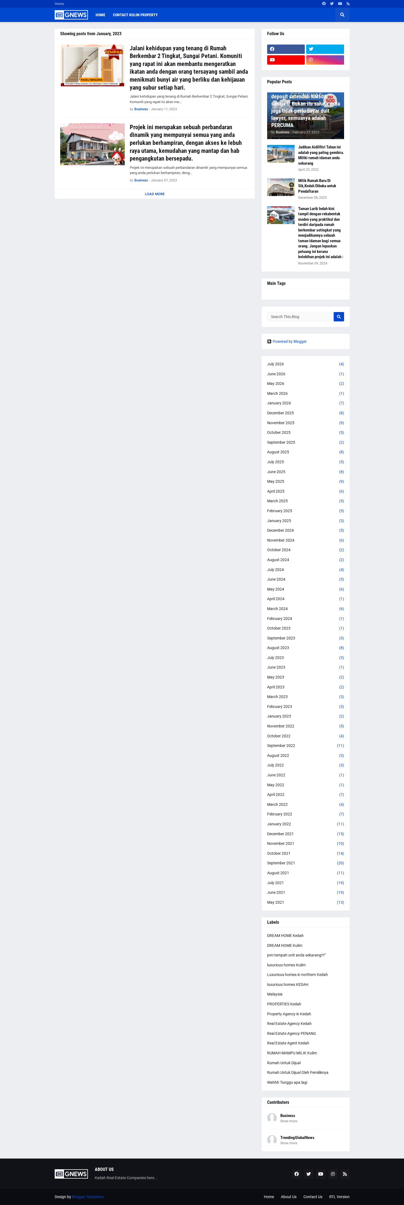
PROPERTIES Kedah (284, 1004)
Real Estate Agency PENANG (291, 1033)
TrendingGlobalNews (297, 1137)
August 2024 (305, 560)
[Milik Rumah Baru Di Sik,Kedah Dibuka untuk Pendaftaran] (281, 187)
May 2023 (305, 677)
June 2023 (305, 667)
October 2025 (305, 432)
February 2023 (305, 706)
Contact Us (312, 1197)
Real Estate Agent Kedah (288, 1043)
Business (287, 1115)
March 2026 (305, 393)
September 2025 (305, 442)
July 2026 (305, 364)
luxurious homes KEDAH (287, 984)
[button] (342, 15)
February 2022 (305, 814)
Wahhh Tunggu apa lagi (287, 1082)
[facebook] (324, 4)
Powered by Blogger (290, 341)
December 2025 (305, 413)
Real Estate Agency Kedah (289, 1023)
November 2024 (305, 540)
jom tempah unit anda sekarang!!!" (296, 955)
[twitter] (332, 4)
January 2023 (305, 716)
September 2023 (305, 638)
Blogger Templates (88, 1197)
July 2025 (305, 462)
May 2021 (305, 902)
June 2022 (305, 775)
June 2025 (305, 472)
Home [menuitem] (100, 15)
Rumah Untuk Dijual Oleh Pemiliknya (297, 1072)
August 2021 (305, 873)
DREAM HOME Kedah (285, 935)
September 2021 (305, 863)
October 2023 (305, 628)
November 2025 (305, 423)
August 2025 (305, 452)
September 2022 (305, 745)
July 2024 (305, 569)
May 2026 (305, 383)
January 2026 (305, 403)
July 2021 (305, 883)
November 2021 (305, 843)
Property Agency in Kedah (289, 1014)
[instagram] (325, 60)
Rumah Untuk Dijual (284, 1063)
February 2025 (305, 511)
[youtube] (340, 4)
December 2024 (305, 530)
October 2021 (305, 853)
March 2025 (305, 501)
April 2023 (305, 687)
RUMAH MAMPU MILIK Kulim (292, 1053)
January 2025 (305, 521)
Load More (155, 194)
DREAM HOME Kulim (284, 945)
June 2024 (305, 579)
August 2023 (305, 648)
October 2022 (305, 736)
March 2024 (305, 608)
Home (59, 4)
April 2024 (305, 599)
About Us (289, 1197)
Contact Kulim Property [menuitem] (135, 15)
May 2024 (305, 589)
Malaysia (275, 994)
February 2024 (305, 618)
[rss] (348, 4)
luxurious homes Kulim (286, 965)
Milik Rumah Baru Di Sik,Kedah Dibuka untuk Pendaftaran (317, 186)
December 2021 (305, 834)
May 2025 (305, 481)
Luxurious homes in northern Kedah (297, 974)
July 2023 (305, 657)
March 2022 (305, 804)
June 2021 (305, 892)
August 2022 (305, 755)
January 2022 (305, 824)
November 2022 (305, 726)
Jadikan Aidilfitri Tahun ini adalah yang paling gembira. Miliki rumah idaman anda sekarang (321, 155)
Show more (288, 1121)
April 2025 (305, 491)
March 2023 (305, 696)
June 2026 (305, 374)
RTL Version (339, 1197)
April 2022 (305, 794)
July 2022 (305, 765)
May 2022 (305, 785)
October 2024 (305, 550)
